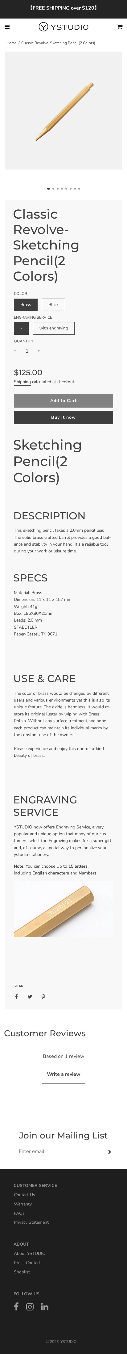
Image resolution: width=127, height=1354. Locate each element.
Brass (25, 305)
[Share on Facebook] (18, 996)
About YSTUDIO (30, 1253)
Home (11, 42)
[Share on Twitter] (30, 996)
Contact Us (24, 1195)
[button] (48, 189)
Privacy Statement (31, 1222)
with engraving (53, 328)
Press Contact (27, 1263)
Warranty (23, 1204)
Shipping (22, 382)
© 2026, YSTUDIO (61, 1341)
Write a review (63, 1074)
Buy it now (63, 417)
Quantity (24, 341)
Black (53, 305)
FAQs (19, 1213)
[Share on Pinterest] (43, 996)
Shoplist (22, 1272)
